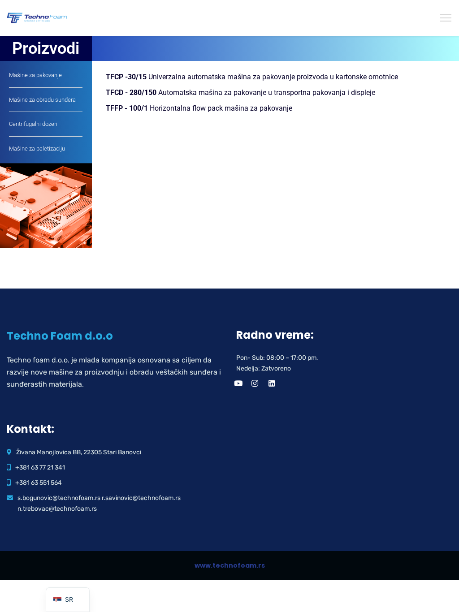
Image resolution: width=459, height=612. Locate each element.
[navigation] (68, 599)
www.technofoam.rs (230, 565)
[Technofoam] (37, 17)
